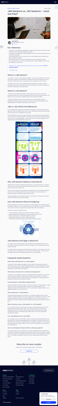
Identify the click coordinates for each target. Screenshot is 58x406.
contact (17, 392)
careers (4, 398)
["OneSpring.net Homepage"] (8, 370)
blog (4, 396)
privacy (17, 394)
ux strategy (31, 379)
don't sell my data (20, 398)
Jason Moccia (15, 41)
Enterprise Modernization (8, 376)
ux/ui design (31, 381)
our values (5, 394)
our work (5, 392)
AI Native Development (21, 381)
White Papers (16, 8)
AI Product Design (20, 385)
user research (32, 376)
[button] (17, 44)
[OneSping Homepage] (5, 2)
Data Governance (20, 376)
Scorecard (18, 379)
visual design (31, 383)
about (4, 390)
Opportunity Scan (20, 383)
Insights (10, 8)
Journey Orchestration (7, 379)
